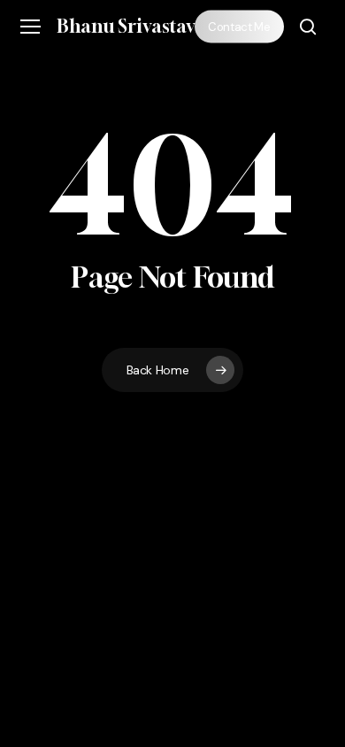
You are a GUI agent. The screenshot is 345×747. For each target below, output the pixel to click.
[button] (30, 27)
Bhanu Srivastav (126, 26)
